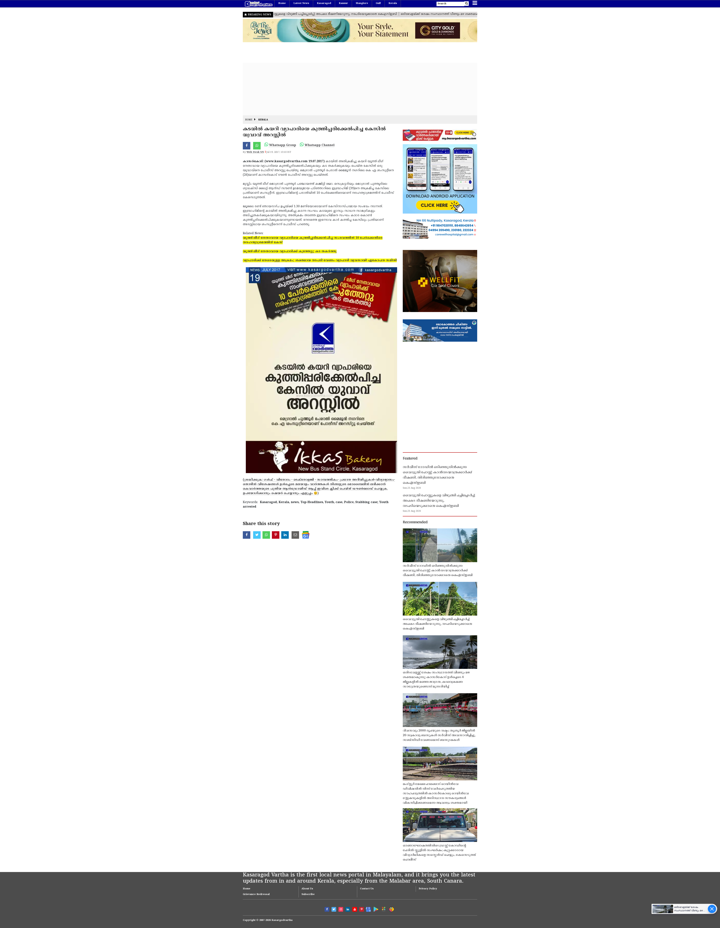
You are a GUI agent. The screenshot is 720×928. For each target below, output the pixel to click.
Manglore (362, 3)
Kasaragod (324, 3)
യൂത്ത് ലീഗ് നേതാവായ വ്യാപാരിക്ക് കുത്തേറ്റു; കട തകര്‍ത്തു (290, 251)
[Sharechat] (390, 908)
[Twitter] (334, 909)
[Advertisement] (355, 89)
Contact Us (367, 888)
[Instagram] (340, 909)
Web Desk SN (255, 152)
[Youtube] (354, 909)
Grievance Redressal (256, 894)
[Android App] (375, 908)
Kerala (392, 3)
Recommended (415, 522)
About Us (307, 888)
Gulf (378, 3)
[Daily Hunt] (383, 908)
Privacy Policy (428, 888)
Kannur (343, 3)
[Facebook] (327, 909)
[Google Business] (367, 908)
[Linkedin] (347, 909)
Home (282, 3)
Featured (410, 459)
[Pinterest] (361, 909)
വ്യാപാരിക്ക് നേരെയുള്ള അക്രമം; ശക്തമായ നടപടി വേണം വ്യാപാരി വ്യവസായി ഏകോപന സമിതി (320, 260)
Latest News (301, 3)
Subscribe (308, 894)
